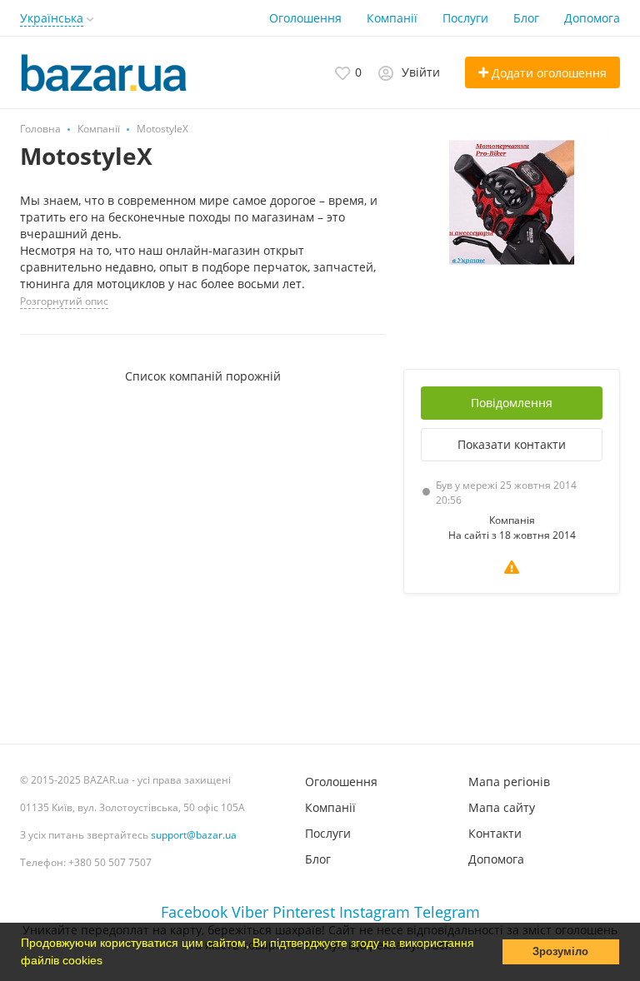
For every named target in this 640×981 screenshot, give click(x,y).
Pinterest (303, 912)
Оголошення (305, 18)
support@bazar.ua (194, 835)
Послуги (465, 18)
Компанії (392, 18)
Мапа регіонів (509, 781)
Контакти (495, 833)
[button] (108, 961)
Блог (526, 18)
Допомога (592, 18)
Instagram (374, 912)
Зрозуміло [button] (560, 952)
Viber (250, 912)
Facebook (194, 912)
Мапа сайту (501, 807)
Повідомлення (511, 403)
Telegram (447, 912)
